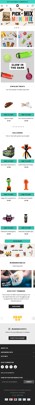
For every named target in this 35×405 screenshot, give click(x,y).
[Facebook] (2, 366)
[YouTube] (15, 366)
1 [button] (11, 126)
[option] (17, 17)
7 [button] (21, 126)
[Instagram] (6, 366)
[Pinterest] (11, 366)
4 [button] (16, 126)
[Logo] (17, 5)
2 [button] (16, 27)
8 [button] (23, 126)
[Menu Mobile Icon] (2, 6)
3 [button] (18, 27)
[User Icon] (28, 6)
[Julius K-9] (17, 318)
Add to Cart (9, 115)
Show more (17, 241)
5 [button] (18, 126)
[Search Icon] (7, 6)
